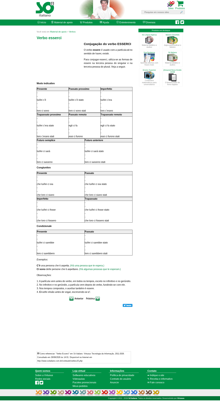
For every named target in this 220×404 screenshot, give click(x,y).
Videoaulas (79, 379)
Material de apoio (63, 22)
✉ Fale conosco (155, 382)
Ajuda (105, 22)
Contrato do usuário (120, 379)
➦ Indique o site (155, 375)
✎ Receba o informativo (160, 379)
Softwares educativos (84, 375)
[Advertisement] (208, 202)
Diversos (150, 22)
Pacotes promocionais (84, 382)
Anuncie (114, 382)
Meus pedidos (80, 386)
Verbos (72, 31)
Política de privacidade (122, 375)
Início (43, 22)
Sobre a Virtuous (44, 375)
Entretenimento (127, 22)
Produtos (87, 22)
